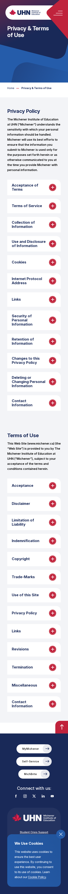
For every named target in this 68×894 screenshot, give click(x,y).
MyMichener (30, 748)
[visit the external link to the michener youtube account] (52, 796)
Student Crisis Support (34, 832)
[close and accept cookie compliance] (60, 834)
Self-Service (30, 761)
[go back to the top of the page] (61, 727)
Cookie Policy (37, 877)
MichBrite (30, 774)
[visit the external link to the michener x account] (34, 796)
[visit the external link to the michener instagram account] (25, 796)
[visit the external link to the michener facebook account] (16, 796)
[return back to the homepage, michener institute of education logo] (37, 12)
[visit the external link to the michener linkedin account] (43, 796)
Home (10, 88)
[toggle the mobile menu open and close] (58, 13)
